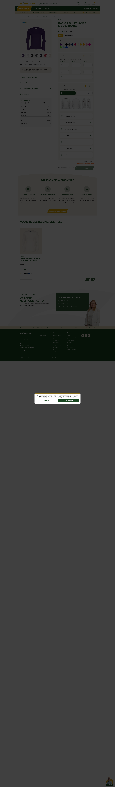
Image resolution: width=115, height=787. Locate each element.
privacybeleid (71, 397)
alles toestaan (68, 400)
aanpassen (46, 400)
